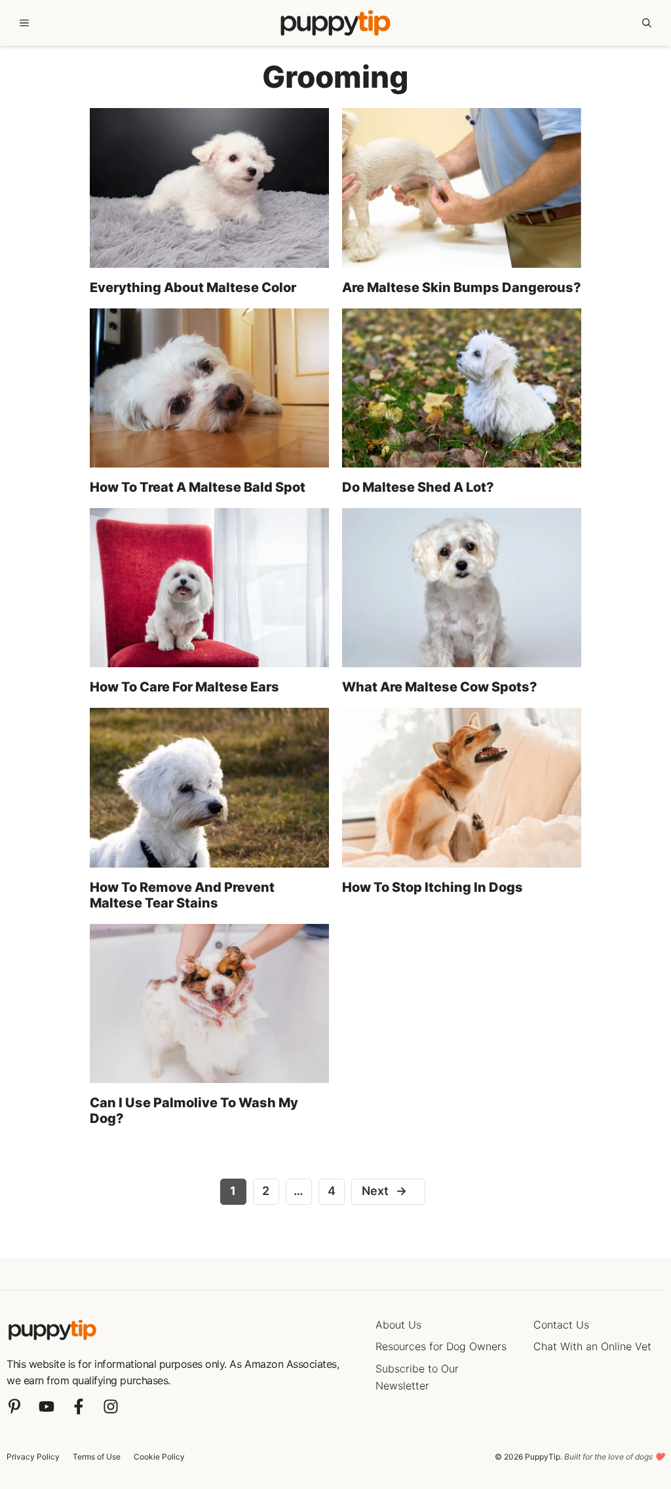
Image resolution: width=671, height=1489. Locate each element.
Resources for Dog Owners (441, 1346)
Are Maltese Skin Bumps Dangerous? (461, 287)
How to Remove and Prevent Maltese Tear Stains (182, 895)
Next (385, 1191)
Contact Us (561, 1324)
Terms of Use (97, 1456)
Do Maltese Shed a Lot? (418, 487)
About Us (398, 1324)
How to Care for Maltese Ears (184, 687)
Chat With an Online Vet (592, 1346)
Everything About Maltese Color (193, 287)
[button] (647, 23)
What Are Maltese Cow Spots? (439, 687)
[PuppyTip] (335, 23)
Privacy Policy (33, 1456)
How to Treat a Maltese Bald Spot (197, 487)
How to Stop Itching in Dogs (432, 887)
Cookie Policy (159, 1456)
